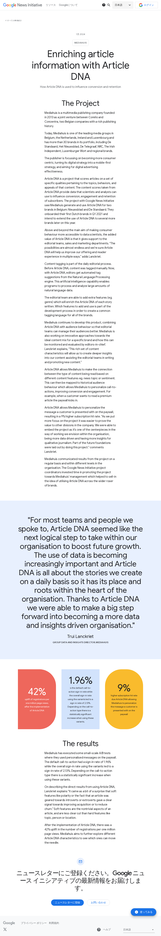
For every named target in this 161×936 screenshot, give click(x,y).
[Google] (9, 923)
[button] (122, 5)
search (109, 5)
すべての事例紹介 (14, 20)
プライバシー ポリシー (34, 923)
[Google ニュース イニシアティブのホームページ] (22, 5)
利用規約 (54, 923)
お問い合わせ (98, 902)
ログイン (149, 5)
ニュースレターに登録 (67, 902)
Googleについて (68, 5)
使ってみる (144, 912)
